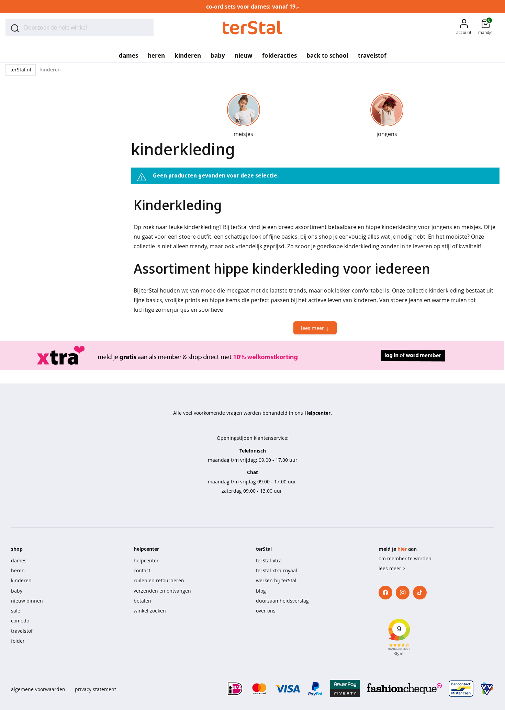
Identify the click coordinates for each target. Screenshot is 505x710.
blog (261, 590)
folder (18, 641)
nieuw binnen (27, 600)
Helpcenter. (318, 413)
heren (18, 570)
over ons (266, 610)
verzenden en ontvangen (162, 590)
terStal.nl (20, 69)
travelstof (22, 631)
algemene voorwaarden (38, 689)
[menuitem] (128, 53)
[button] (463, 28)
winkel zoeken (150, 610)
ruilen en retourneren (159, 580)
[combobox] (79, 27)
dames (18, 560)
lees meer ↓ (315, 327)
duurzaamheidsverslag (282, 600)
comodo (20, 620)
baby (16, 590)
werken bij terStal (276, 580)
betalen (142, 600)
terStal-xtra (269, 560)
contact (142, 570)
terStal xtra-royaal (276, 570)
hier (402, 549)
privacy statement (95, 689)
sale (15, 610)
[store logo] (252, 28)
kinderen (21, 580)
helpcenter (146, 560)
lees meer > (392, 568)
